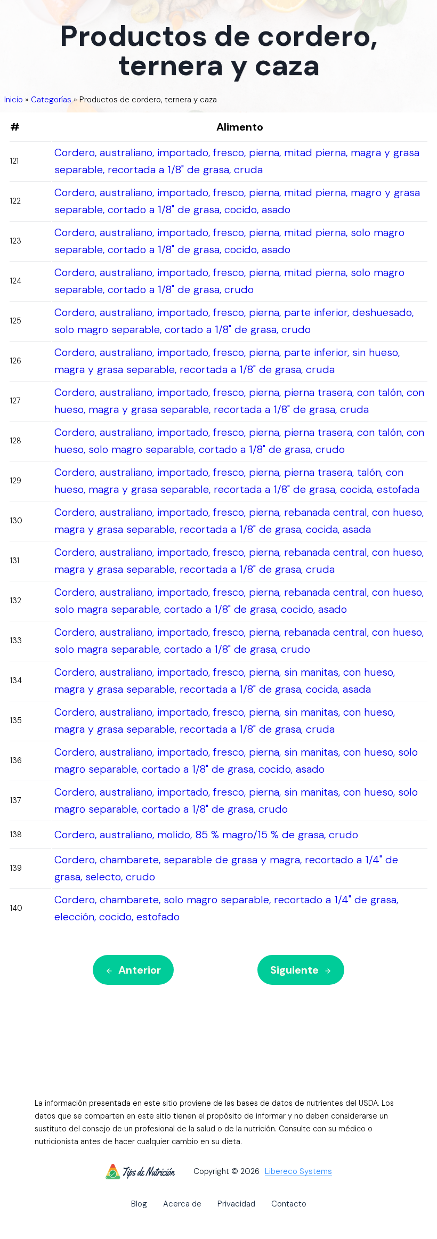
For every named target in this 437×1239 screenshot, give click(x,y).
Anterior (139, 970)
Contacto (288, 1203)
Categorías (51, 99)
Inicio (13, 99)
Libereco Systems (298, 1172)
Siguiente (294, 970)
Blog (139, 1203)
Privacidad (236, 1203)
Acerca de (182, 1203)
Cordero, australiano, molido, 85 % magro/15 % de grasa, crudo (206, 834)
